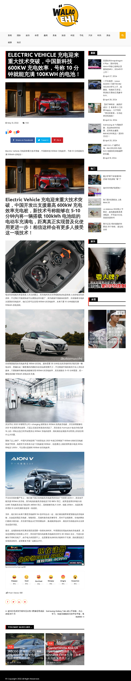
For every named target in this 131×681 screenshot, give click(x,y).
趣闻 (46, 35)
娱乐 (28, 35)
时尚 (99, 35)
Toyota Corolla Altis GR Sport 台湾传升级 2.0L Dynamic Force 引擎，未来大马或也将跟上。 (64, 653)
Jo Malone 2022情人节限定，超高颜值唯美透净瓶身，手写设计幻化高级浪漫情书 (113, 213)
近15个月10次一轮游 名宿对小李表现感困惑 (97, 337)
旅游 (64, 35)
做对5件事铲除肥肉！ (112, 188)
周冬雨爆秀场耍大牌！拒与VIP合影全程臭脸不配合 (106, 284)
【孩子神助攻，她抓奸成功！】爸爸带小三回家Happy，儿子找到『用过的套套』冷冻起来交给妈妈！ (112, 110)
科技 (72, 35)
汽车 (90, 35)
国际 (19, 35)
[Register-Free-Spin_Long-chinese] (44, 555)
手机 (81, 35)
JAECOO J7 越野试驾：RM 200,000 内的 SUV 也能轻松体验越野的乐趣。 (24, 655)
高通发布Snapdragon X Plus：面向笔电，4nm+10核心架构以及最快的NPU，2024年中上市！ (113, 66)
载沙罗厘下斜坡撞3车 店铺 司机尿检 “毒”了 (112, 177)
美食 (55, 35)
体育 (37, 35)
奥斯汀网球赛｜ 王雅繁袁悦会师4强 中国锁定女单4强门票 (116, 335)
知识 (19, 42)
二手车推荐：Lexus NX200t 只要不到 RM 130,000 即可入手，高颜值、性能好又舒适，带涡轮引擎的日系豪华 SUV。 (112, 88)
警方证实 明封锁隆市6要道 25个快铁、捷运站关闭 (113, 226)
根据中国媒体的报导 (60, 298)
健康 (10, 42)
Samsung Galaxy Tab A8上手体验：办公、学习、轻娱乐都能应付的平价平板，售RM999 (65, 614)
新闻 (10, 35)
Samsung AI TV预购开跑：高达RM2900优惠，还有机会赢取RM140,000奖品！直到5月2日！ (113, 130)
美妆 (108, 35)
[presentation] (118, 312)
